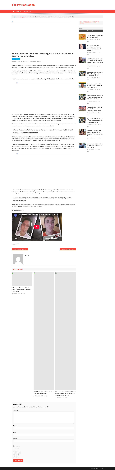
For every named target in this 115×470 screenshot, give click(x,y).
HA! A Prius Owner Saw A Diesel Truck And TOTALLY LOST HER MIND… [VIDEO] (95, 145)
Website (15, 438)
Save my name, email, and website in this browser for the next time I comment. (17, 452)
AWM (17, 244)
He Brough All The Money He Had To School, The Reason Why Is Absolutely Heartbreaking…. (21, 289)
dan (99, 39)
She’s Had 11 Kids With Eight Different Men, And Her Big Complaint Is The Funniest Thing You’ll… (95, 133)
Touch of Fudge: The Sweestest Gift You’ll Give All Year (95, 36)
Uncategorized (16, 59)
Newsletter (18, 11)
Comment (16, 410)
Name (15, 425)
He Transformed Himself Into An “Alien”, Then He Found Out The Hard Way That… (94, 85)
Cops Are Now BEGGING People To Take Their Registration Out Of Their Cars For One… (95, 74)
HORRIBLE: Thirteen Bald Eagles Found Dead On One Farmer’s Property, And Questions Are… (68, 249)
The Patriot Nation (23, 5)
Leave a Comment (36, 61)
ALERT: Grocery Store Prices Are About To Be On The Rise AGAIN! (43, 392)
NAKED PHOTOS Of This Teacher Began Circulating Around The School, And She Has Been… (94, 48)
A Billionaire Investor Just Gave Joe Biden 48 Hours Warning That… (21, 249)
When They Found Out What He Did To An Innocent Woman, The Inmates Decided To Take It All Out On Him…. (65, 393)
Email (15, 432)
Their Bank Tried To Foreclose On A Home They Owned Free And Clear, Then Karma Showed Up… (95, 61)
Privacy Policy (27, 11)
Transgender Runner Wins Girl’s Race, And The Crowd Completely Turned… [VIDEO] (95, 109)
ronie (24, 61)
